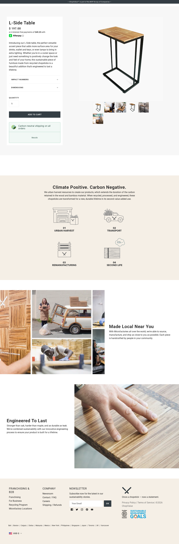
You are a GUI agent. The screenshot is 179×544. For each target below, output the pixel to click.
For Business (15, 501)
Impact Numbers (20, 79)
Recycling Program (18, 505)
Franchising (15, 497)
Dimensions (17, 87)
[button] (15, 533)
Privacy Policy (129, 502)
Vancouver (105, 525)
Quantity (14, 98)
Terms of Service (145, 502)
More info (35, 137)
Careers (46, 501)
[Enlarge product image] (121, 59)
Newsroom (48, 493)
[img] (72, 509)
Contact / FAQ (49, 497)
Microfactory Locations (20, 508)
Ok (107, 503)
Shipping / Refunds (52, 505)
